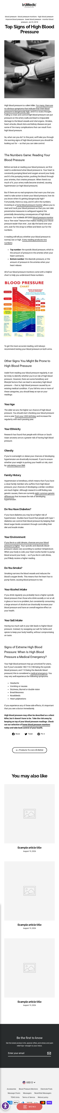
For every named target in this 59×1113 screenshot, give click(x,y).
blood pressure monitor (43, 217)
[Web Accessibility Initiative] (5, 1106)
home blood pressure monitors (36, 724)
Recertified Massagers (42, 1093)
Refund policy (43, 1097)
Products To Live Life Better (31, 750)
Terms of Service (28, 1097)
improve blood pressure (15, 19)
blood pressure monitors (27, 17)
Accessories (11, 1089)
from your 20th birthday (25, 416)
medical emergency (39, 673)
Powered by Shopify (36, 1112)
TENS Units (15, 1097)
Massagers (27, 1093)
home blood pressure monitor (29, 205)
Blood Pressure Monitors (28, 1089)
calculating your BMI (16, 465)
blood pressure (10, 17)
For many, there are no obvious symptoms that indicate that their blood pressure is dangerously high (28, 108)
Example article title (29, 847)
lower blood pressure (33, 19)
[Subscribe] (48, 1053)
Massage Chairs (14, 1093)
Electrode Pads (46, 1089)
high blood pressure (45, 17)
